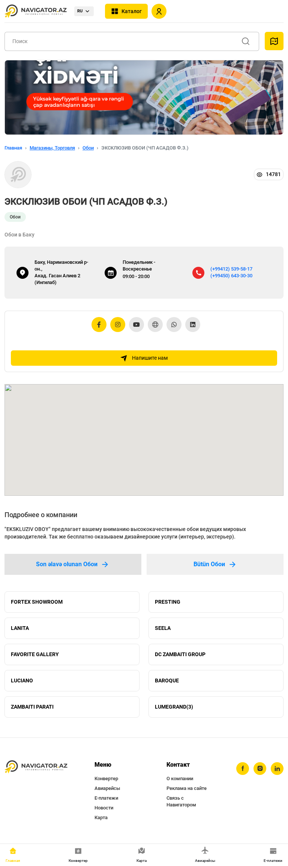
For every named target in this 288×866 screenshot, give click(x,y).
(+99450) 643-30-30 (231, 275)
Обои (88, 148)
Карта (101, 817)
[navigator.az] (36, 767)
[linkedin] (277, 768)
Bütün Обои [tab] (209, 564)
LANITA (20, 628)
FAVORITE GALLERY (35, 654)
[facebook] (242, 768)
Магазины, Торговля (52, 148)
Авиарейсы (107, 788)
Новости (103, 808)
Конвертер (106, 778)
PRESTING (167, 602)
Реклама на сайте (186, 788)
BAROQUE (167, 681)
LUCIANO (22, 681)
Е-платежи (106, 798)
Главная (13, 148)
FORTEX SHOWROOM (37, 602)
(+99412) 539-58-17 (231, 269)
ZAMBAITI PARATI (32, 707)
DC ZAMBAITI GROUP (180, 654)
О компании (179, 778)
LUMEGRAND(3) (174, 707)
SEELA (163, 628)
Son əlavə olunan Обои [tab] (67, 564)
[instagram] (260, 768)
